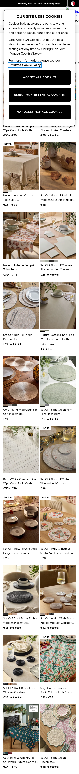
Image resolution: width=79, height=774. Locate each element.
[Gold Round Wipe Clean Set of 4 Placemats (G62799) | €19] (21, 380)
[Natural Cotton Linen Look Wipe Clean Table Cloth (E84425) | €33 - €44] (58, 305)
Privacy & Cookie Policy (25, 65)
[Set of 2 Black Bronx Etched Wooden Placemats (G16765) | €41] (21, 589)
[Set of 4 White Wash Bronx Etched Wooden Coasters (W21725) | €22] (58, 589)
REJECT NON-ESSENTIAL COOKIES (39, 94)
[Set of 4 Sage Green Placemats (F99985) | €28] (58, 728)
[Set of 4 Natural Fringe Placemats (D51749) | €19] (21, 305)
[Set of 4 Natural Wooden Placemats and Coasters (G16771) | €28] (58, 235)
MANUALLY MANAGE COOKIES (39, 112)
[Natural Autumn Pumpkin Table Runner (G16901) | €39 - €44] (21, 235)
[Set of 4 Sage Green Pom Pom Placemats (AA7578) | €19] (58, 380)
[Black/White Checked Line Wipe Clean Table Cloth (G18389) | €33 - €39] (21, 449)
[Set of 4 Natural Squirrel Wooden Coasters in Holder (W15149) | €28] (58, 166)
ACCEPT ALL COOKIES (39, 77)
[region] (39, 68)
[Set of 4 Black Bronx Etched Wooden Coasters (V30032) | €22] (21, 658)
